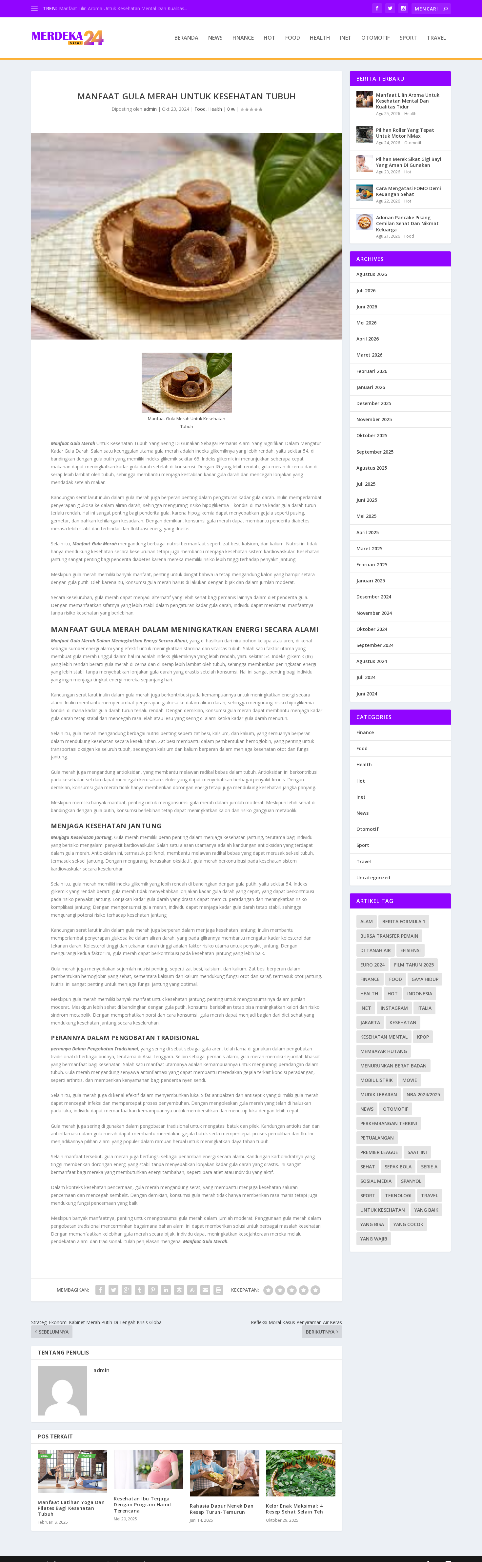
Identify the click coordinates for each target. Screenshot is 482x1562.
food (395, 979)
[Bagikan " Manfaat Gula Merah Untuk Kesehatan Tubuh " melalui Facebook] (100, 1290)
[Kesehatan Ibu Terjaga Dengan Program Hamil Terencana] (148, 1469)
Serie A (429, 1166)
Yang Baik (426, 1210)
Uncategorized (373, 877)
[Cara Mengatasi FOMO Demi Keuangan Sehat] (364, 193)
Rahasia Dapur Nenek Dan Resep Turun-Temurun (222, 1509)
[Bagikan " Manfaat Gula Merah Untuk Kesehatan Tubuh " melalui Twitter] (113, 1290)
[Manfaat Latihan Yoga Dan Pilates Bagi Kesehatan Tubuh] (72, 1471)
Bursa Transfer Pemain (389, 936)
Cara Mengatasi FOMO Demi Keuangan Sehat (408, 191)
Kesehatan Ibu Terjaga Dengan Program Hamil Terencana (142, 1504)
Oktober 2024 (371, 629)
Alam (366, 921)
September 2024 (374, 645)
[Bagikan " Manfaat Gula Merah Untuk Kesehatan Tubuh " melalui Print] (218, 1290)
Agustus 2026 (371, 274)
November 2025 (374, 419)
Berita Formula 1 (403, 921)
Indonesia (419, 993)
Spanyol (411, 1181)
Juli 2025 (365, 484)
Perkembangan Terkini (388, 1123)
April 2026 (367, 339)
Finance (243, 38)
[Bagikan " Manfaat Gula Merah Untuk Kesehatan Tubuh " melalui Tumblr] (139, 1290)
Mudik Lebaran (378, 1094)
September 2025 (374, 452)
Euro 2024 (372, 965)
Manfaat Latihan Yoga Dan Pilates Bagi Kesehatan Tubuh (71, 1508)
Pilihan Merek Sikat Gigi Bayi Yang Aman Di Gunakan (408, 162)
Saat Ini (417, 1152)
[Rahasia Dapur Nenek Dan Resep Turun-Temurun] (224, 1473)
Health (320, 38)
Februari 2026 (371, 371)
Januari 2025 (370, 580)
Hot (269, 38)
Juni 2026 (366, 306)
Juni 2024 (366, 694)
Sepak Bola (398, 1166)
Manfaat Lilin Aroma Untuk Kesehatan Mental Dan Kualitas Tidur (407, 101)
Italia (424, 1008)
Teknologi (398, 1195)
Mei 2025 (366, 516)
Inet (345, 38)
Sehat (367, 1166)
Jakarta (370, 1022)
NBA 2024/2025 (423, 1094)
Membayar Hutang (383, 1051)
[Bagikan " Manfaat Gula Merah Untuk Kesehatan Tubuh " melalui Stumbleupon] (192, 1290)
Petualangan (377, 1138)
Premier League (379, 1152)
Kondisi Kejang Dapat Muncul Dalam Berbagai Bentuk (116, 8)
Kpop (423, 1037)
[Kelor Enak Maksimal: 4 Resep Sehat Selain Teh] (300, 1473)
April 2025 (367, 532)
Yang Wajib (373, 1239)
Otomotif (375, 38)
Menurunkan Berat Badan (393, 1066)
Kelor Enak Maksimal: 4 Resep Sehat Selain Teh (294, 1509)
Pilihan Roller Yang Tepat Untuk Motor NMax (405, 133)
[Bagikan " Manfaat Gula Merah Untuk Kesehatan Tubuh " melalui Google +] (126, 1290)
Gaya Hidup (425, 979)
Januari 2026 (370, 387)
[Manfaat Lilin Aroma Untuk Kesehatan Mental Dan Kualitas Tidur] (364, 99)
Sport (408, 38)
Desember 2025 (373, 403)
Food (292, 38)
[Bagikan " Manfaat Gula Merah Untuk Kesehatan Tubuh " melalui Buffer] (179, 1290)
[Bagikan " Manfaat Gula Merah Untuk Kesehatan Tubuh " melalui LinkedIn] (165, 1290)
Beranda (186, 38)
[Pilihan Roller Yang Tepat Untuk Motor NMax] (364, 134)
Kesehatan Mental (384, 1037)
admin (150, 109)
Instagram (394, 1008)
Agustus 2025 (371, 468)
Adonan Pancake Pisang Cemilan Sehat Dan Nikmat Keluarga (407, 223)
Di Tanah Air (375, 950)
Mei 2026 (366, 323)
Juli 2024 (365, 677)
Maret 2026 (369, 355)
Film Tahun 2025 (414, 965)
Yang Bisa (372, 1224)
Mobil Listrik (376, 1080)
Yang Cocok (408, 1224)
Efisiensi (410, 950)
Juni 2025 (366, 500)
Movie (409, 1080)
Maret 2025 (369, 548)
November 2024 (374, 613)
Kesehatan (403, 1022)
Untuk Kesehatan (382, 1210)
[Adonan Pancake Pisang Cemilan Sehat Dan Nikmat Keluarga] (364, 222)
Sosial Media (376, 1181)
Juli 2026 (365, 290)
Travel (436, 38)
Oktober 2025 (371, 435)
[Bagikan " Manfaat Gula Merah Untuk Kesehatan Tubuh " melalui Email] (205, 1290)
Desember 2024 (373, 597)
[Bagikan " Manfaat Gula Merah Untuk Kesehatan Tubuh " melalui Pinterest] (152, 1290)
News (215, 38)
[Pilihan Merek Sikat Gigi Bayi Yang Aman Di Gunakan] (364, 163)
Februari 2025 (371, 564)
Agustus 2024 (371, 661)
